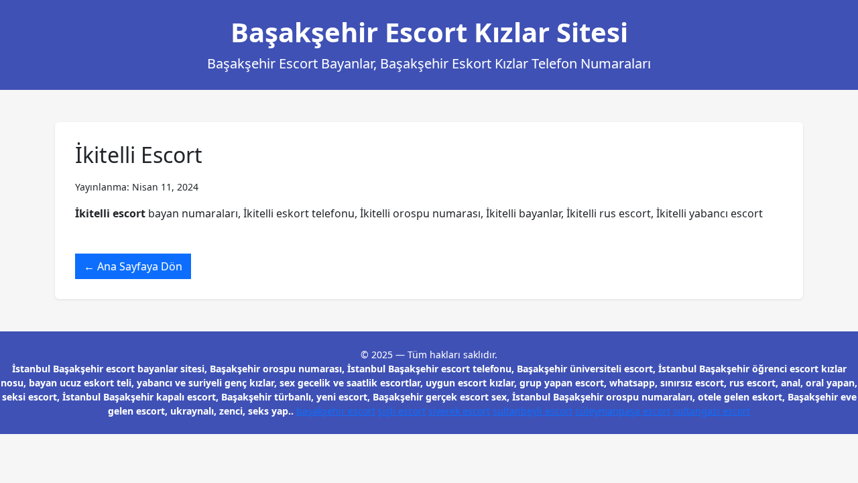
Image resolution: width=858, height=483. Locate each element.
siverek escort (459, 411)
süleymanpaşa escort (622, 411)
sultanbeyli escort (532, 411)
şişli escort (402, 411)
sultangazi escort (711, 411)
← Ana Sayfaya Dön (133, 266)
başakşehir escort (335, 411)
